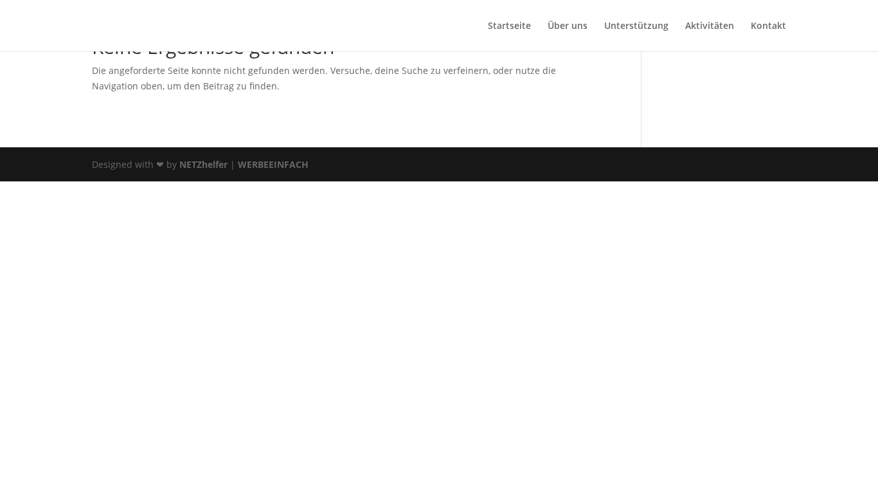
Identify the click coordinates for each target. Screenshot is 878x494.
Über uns (567, 26)
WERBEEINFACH (273, 164)
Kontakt (768, 26)
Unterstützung (636, 26)
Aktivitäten (709, 26)
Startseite (509, 26)
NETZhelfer (203, 164)
